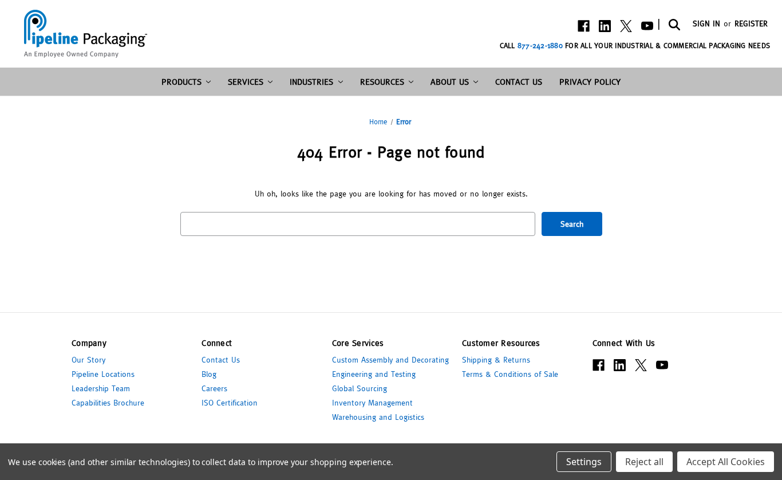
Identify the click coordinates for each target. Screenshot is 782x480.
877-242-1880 (540, 45)
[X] (626, 26)
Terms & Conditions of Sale (510, 374)
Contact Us (518, 81)
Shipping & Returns (496, 359)
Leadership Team (101, 388)
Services (245, 81)
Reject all (644, 461)
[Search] (673, 24)
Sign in (706, 23)
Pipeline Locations (103, 374)
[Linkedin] (605, 26)
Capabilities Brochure (108, 402)
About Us (450, 81)
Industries (311, 81)
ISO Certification (230, 402)
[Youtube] (647, 26)
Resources (382, 81)
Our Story (88, 359)
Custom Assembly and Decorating (390, 359)
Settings (584, 461)
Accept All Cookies (725, 461)
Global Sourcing (359, 388)
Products (181, 81)
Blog (209, 374)
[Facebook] (584, 26)
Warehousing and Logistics (378, 417)
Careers (214, 388)
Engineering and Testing (374, 374)
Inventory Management (372, 402)
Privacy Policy (590, 81)
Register (751, 23)
